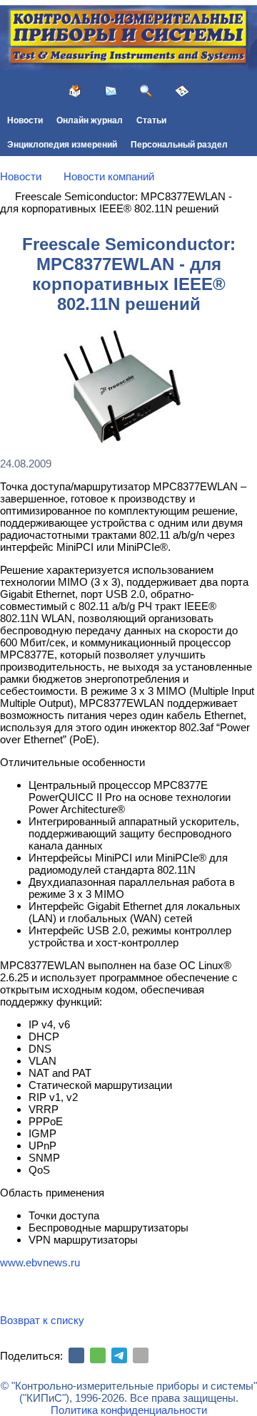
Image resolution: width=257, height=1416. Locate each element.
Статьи (151, 120)
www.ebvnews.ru (40, 1262)
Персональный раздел (179, 145)
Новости (25, 120)
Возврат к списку (42, 1320)
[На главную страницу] (75, 91)
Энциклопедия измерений (62, 145)
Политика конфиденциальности (129, 1410)
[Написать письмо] (111, 91)
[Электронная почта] (140, 1355)
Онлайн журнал (89, 120)
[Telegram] (119, 1355)
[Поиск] (146, 91)
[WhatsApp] (98, 1355)
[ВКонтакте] (76, 1355)
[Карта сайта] (182, 91)
